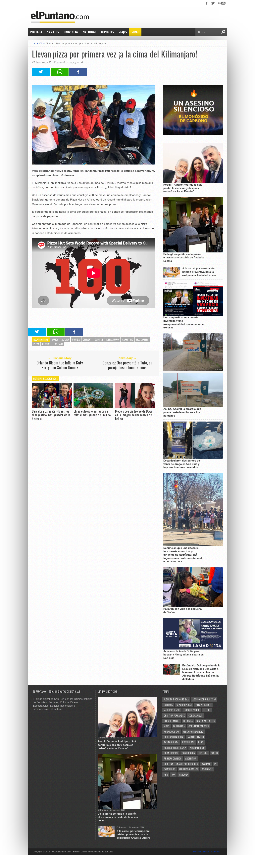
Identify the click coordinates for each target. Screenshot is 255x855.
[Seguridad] (193, 133)
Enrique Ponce (191, 710)
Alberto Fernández (193, 731)
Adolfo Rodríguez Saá (204, 699)
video (166, 726)
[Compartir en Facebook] (78, 74)
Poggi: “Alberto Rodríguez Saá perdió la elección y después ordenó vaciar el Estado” (182, 188)
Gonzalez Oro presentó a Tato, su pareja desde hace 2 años (127, 365)
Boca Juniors (171, 753)
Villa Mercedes (203, 704)
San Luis (53, 32)
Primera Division (172, 758)
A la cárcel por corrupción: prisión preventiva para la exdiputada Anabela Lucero (199, 272)
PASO (200, 742)
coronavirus (195, 715)
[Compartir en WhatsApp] (60, 74)
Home (35, 43)
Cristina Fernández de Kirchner (181, 763)
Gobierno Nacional (174, 737)
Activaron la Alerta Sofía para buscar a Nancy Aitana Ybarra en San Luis (183, 654)
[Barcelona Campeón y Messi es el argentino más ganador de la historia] (52, 407)
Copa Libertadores (198, 726)
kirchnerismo (197, 747)
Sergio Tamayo (171, 721)
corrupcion (188, 753)
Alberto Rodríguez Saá (176, 699)
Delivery (87, 339)
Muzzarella (142, 339)
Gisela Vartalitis (205, 721)
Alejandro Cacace (188, 769)
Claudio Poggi (184, 704)
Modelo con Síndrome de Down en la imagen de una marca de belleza (133, 415)
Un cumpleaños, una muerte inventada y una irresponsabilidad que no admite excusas (183, 322)
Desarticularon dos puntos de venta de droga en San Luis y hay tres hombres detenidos (181, 464)
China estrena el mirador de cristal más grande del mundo (92, 413)
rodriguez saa (171, 731)
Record (46, 344)
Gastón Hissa (171, 742)
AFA (173, 774)
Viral (135, 32)
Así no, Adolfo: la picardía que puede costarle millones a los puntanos (182, 412)
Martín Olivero (196, 737)
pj (215, 763)
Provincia (71, 32)
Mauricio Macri (172, 710)
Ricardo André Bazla (175, 747)
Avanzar (206, 763)
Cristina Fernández (174, 715)
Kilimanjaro (112, 339)
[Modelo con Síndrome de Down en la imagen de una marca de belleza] (135, 407)
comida (76, 339)
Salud (214, 753)
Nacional (89, 32)
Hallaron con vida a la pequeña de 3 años (182, 610)
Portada (36, 32)
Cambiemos (169, 769)
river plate (188, 742)
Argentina (190, 758)
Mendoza (183, 774)
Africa (55, 339)
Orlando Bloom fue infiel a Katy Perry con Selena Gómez (59, 365)
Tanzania (58, 344)
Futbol (207, 710)
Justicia (203, 753)
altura (65, 339)
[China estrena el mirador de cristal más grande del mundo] (93, 407)
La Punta (188, 721)
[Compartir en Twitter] (41, 74)
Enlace (206, 851)
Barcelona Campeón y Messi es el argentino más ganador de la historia (51, 415)
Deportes (107, 32)
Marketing (127, 339)
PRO (166, 774)
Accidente (207, 769)
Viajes (123, 32)
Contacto (215, 851)
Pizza (36, 344)
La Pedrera (179, 726)
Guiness (99, 339)
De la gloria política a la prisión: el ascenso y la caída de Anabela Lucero (183, 257)
